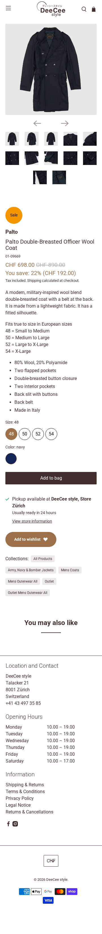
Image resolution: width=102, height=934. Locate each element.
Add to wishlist (27, 539)
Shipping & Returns (25, 784)
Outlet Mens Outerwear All (27, 593)
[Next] (65, 123)
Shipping (34, 280)
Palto (11, 232)
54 (51, 432)
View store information (32, 521)
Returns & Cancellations (29, 812)
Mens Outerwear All (22, 581)
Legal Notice (18, 805)
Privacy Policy (20, 798)
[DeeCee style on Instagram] (15, 825)
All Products (42, 559)
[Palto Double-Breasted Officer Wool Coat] (51, 69)
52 (38, 432)
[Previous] (37, 123)
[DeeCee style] (51, 9)
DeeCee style (56, 879)
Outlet (49, 581)
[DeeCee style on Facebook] (8, 825)
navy (11, 458)
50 (24, 432)
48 (11, 432)
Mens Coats (70, 570)
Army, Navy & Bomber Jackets (31, 570)
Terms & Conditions (25, 791)
